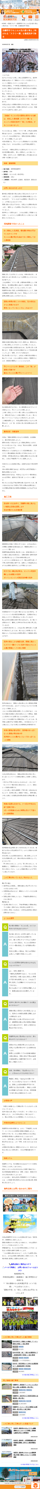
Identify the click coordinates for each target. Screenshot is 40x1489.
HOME (4, 23)
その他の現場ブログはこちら (29, 1464)
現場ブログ (11, 23)
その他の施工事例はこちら (30, 1375)
